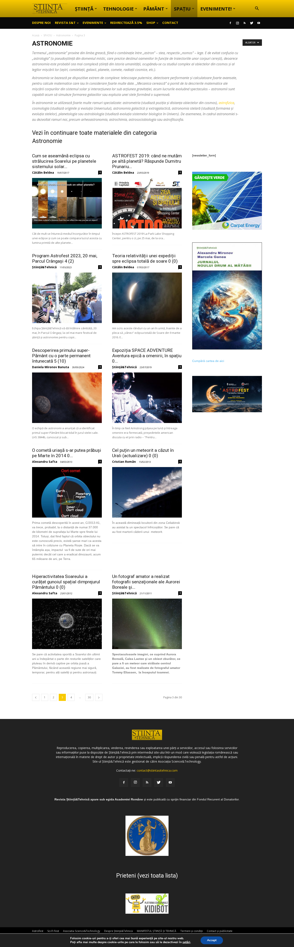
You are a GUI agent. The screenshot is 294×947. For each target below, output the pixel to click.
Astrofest (37, 931)
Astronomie (63, 35)
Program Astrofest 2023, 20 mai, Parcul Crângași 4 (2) (64, 258)
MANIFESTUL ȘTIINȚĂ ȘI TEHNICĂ (156, 931)
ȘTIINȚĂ (84, 8)
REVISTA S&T (65, 22)
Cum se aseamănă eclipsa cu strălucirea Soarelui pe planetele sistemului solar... (64, 161)
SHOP (150, 22)
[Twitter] (251, 23)
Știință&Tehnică (44, 267)
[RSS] (244, 23)
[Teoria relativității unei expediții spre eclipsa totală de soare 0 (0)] (147, 298)
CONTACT (170, 22)
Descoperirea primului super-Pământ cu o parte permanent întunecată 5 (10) (61, 356)
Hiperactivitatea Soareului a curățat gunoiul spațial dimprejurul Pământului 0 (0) (66, 582)
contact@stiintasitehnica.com (157, 770)
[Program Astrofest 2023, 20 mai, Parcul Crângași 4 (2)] (67, 298)
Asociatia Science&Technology (81, 931)
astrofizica (226, 102)
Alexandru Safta (44, 462)
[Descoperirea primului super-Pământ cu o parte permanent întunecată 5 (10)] (67, 397)
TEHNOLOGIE (118, 8)
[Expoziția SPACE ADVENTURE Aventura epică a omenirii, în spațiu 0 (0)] (147, 397)
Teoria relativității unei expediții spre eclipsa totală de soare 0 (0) (145, 258)
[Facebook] (230, 23)
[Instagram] (237, 23)
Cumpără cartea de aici (208, 361)
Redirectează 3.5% (126, 22)
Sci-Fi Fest (53, 931)
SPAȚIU (182, 8)
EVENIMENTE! (216, 8)
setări (186, 942)
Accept (212, 940)
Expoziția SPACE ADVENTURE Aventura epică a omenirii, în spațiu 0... (146, 356)
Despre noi (41, 22)
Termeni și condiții (191, 931)
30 (89, 697)
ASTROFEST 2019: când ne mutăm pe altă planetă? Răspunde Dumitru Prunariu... (147, 161)
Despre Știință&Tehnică (118, 931)
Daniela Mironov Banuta (50, 367)
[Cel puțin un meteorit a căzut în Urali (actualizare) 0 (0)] (147, 492)
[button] (257, 9)
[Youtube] (258, 23)
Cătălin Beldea (43, 172)
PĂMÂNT (153, 8)
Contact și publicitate (219, 931)
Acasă (35, 35)
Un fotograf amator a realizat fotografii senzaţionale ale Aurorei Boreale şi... (146, 582)
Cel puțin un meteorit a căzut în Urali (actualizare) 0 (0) (143, 453)
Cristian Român (124, 462)
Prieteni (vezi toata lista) (147, 875)
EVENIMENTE (93, 22)
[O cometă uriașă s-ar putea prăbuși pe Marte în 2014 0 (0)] (67, 492)
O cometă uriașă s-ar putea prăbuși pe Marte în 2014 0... (66, 453)
